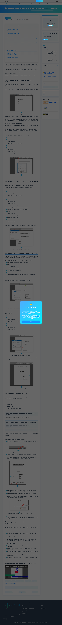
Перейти (50, 25)
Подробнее (45, 39)
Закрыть (31, 321)
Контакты (37, 316)
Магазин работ (39, 1)
